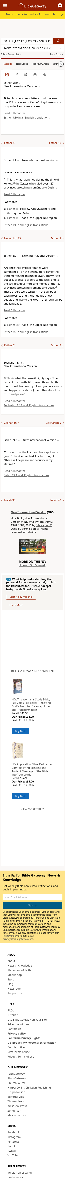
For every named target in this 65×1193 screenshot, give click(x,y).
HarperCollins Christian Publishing (29, 1087)
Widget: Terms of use (21, 1056)
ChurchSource (17, 1083)
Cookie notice (16, 1047)
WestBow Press (17, 1106)
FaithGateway (16, 1073)
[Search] (58, 41)
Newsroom (15, 988)
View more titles (32, 809)
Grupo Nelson (16, 1092)
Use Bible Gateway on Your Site (27, 1019)
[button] (60, 5)
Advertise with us (18, 1024)
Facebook (14, 1132)
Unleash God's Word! (32, 565)
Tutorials (13, 1015)
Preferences (15, 1177)
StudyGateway (17, 1078)
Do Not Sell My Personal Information (32, 1042)
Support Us (15, 993)
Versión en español (20, 1172)
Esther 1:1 (13, 209)
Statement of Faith (19, 970)
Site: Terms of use (19, 1052)
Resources (22, 63)
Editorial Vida (16, 1097)
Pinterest (13, 1141)
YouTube (13, 1155)
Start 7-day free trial (21, 596)
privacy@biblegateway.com (18, 939)
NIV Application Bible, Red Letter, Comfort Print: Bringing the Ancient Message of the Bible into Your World (32, 769)
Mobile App (15, 975)
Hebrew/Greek (40, 63)
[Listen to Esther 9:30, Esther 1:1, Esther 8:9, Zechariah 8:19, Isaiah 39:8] (44, 74)
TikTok (12, 1146)
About (11, 961)
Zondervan (14, 1110)
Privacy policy (17, 1033)
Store (11, 979)
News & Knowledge (20, 965)
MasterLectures (17, 1115)
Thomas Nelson (17, 1101)
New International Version (28, 512)
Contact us (14, 1029)
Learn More (16, 605)
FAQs (11, 1010)
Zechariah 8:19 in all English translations (29, 405)
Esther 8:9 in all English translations (26, 332)
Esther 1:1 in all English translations (26, 225)
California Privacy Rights (24, 1038)
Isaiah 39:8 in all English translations (26, 475)
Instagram (14, 1137)
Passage (7, 63)
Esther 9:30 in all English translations (27, 117)
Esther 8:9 (13, 325)
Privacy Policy (10, 935)
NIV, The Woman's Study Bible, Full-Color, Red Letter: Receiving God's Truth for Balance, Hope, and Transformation (31, 705)
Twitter (12, 1151)
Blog (10, 984)
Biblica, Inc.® (44, 525)
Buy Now (20, 731)
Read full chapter (14, 113)
